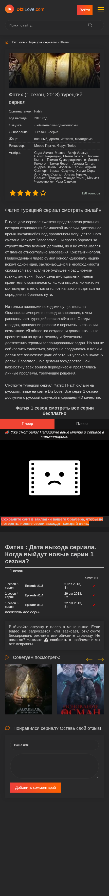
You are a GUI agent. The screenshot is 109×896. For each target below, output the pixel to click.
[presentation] (89, 658)
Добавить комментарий (35, 787)
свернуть (91, 577)
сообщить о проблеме (68, 640)
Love (30, 9)
